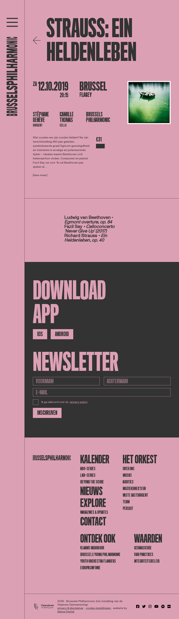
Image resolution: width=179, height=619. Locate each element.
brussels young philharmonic (100, 554)
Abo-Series (87, 468)
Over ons (128, 468)
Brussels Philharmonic (98, 117)
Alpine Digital (65, 612)
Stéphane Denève (41, 117)
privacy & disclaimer (70, 608)
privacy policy (79, 402)
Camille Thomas (67, 117)
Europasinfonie (90, 567)
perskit (128, 508)
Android (62, 334)
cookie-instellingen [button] (98, 608)
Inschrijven (47, 412)
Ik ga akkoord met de (64, 402)
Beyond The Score (92, 481)
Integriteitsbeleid (146, 561)
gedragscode (143, 547)
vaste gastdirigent (135, 495)
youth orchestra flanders (98, 561)
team (126, 501)
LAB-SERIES (87, 475)
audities (128, 481)
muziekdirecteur (134, 488)
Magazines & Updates (94, 512)
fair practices (143, 554)
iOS (40, 334)
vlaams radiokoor (92, 547)
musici (127, 475)
